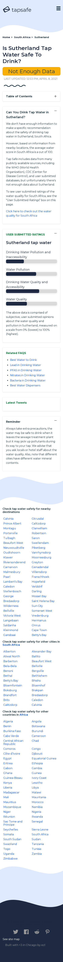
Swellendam (40, 543)
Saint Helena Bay (43, 601)
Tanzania (38, 844)
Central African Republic (13, 742)
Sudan (36, 839)
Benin (7, 726)
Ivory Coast (39, 777)
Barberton (10, 661)
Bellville (8, 610)
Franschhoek (40, 576)
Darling (37, 591)
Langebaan (10, 620)
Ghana (7, 773)
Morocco (38, 802)
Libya (35, 787)
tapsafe (20, 10)
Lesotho (37, 782)
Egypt (7, 758)
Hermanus (39, 620)
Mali (6, 797)
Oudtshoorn (11, 552)
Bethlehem (39, 675)
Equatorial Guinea (44, 758)
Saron (36, 538)
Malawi (36, 792)
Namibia (37, 807)
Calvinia (8, 518)
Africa (23, 714)
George (8, 596)
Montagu (9, 528)
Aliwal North (11, 656)
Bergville (38, 671)
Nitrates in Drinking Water (27, 375)
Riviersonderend (14, 562)
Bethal (7, 675)
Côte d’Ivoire (11, 753)
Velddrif (37, 586)
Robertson (39, 533)
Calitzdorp (39, 523)
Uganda (8, 853)
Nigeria (36, 811)
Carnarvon (10, 567)
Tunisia (36, 849)
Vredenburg (40, 615)
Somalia (8, 834)
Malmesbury (11, 572)
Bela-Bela (9, 666)
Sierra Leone (40, 829)
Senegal (37, 821)
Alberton (9, 651)
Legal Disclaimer (29, 924)
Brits (6, 700)
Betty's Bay (39, 635)
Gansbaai (9, 635)
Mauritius (9, 802)
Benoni (8, 671)
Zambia (37, 853)
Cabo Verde (11, 736)
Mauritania (39, 797)
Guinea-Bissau (13, 777)
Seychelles (10, 829)
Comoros (9, 748)
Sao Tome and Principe (13, 823)
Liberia (7, 787)
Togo (6, 849)
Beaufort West (13, 543)
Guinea (36, 773)
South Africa (11, 644)
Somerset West (42, 610)
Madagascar (11, 792)
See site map (11, 939)
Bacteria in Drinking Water (28, 380)
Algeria (8, 721)
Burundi (37, 731)
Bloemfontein (12, 685)
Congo (36, 748)
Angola (36, 721)
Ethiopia (37, 763)
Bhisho (36, 680)
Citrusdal (38, 518)
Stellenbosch (12, 591)
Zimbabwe (10, 858)
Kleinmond (10, 630)
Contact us (16, 921)
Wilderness (10, 606)
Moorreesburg (41, 557)
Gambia (37, 768)
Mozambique (12, 807)
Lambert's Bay (12, 581)
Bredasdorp (11, 601)
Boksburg (10, 690)
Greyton (37, 562)
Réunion (9, 816)
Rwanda (37, 816)
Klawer (8, 557)
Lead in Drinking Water (25, 365)
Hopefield (38, 581)
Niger (7, 811)
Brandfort (10, 695)
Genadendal (40, 567)
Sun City (37, 606)
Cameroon (39, 736)
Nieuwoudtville (13, 547)
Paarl (6, 576)
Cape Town (39, 630)
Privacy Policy (40, 921)
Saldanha (9, 625)
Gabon (7, 768)
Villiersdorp (39, 572)
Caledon (9, 586)
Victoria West (12, 615)
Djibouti (37, 753)
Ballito (36, 656)
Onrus (36, 625)
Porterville (10, 533)
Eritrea (7, 763)
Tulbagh (9, 538)
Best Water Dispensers (25, 385)
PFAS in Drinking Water (25, 370)
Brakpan (37, 690)
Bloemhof (38, 685)
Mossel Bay (39, 596)
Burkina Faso (12, 731)
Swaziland (10, 844)
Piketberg (38, 547)
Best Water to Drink (23, 360)
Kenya (7, 782)
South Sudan (12, 839)
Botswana (38, 726)
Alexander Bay (41, 651)
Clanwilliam (39, 528)
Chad (35, 740)
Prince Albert (12, 523)
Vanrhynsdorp (41, 552)
